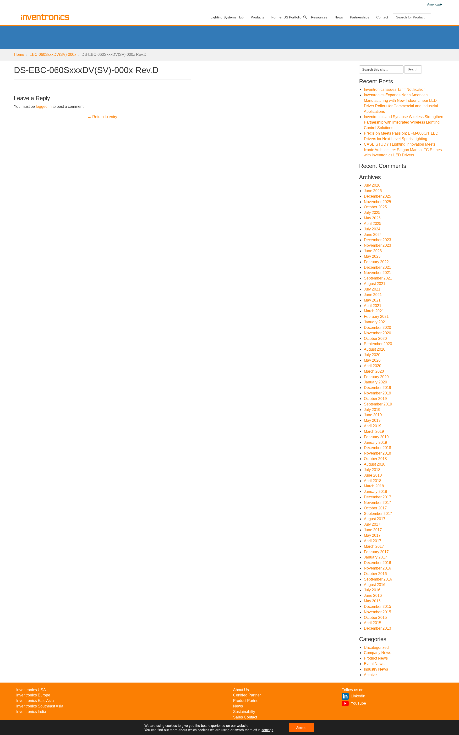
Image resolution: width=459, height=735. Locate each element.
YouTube (358, 703)
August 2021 (374, 284)
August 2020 (374, 349)
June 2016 (373, 595)
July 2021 (372, 289)
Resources (319, 17)
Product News (376, 658)
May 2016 (372, 601)
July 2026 (372, 185)
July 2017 (372, 524)
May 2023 (372, 256)
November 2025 (377, 202)
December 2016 (377, 563)
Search (413, 69)
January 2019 (375, 442)
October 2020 (375, 338)
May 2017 (372, 535)
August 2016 (374, 585)
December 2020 (377, 327)
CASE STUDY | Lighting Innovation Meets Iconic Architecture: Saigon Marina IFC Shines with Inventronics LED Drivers (403, 149)
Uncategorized (376, 647)
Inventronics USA (31, 690)
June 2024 (373, 235)
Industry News (376, 669)
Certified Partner (247, 695)
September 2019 (378, 404)
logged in (44, 106)
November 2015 (377, 612)
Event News (374, 664)
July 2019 (372, 410)
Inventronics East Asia (35, 701)
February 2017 (376, 552)
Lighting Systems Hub (227, 17)
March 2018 (374, 486)
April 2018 (372, 481)
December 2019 (377, 388)
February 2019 (376, 437)
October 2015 (375, 617)
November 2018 (377, 453)
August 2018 (374, 464)
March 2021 (374, 311)
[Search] (305, 17)
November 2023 (377, 245)
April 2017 (372, 541)
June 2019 (373, 415)
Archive (370, 675)
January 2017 (375, 557)
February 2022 (376, 262)
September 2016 (378, 579)
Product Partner (246, 701)
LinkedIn (358, 696)
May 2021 (372, 300)
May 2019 (372, 420)
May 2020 (372, 360)
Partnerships (359, 17)
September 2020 (378, 344)
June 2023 (373, 251)
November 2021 (377, 273)
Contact (382, 17)
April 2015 (372, 623)
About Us (241, 690)
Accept (301, 727)
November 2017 (377, 503)
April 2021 (372, 306)
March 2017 (374, 546)
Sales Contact (245, 717)
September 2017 (378, 514)
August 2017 (374, 519)
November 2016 (377, 568)
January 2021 (375, 322)
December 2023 (377, 240)
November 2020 (377, 333)
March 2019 (374, 431)
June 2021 (373, 295)
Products (257, 17)
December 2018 (377, 448)
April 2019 (372, 426)
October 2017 (375, 508)
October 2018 (375, 459)
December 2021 (377, 267)
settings (267, 730)
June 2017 (373, 530)
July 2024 (372, 229)
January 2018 (375, 492)
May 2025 (372, 218)
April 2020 (372, 366)
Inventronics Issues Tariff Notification (395, 89)
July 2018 (372, 470)
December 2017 (377, 497)
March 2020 (374, 371)
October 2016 (375, 574)
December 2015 (377, 606)
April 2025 (372, 224)
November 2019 (377, 393)
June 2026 (373, 191)
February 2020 (376, 377)
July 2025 (372, 213)
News (338, 17)
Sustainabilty (244, 712)
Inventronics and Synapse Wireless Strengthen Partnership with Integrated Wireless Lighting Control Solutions (403, 122)
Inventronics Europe (33, 695)
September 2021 (378, 278)
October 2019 (375, 399)
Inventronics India (31, 712)
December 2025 (377, 196)
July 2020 (372, 355)
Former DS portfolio (286, 17)
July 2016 (372, 590)
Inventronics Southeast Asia (39, 706)
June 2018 (373, 475)
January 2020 (375, 382)
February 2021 (376, 316)
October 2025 (375, 207)
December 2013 (377, 628)
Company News (377, 653)
